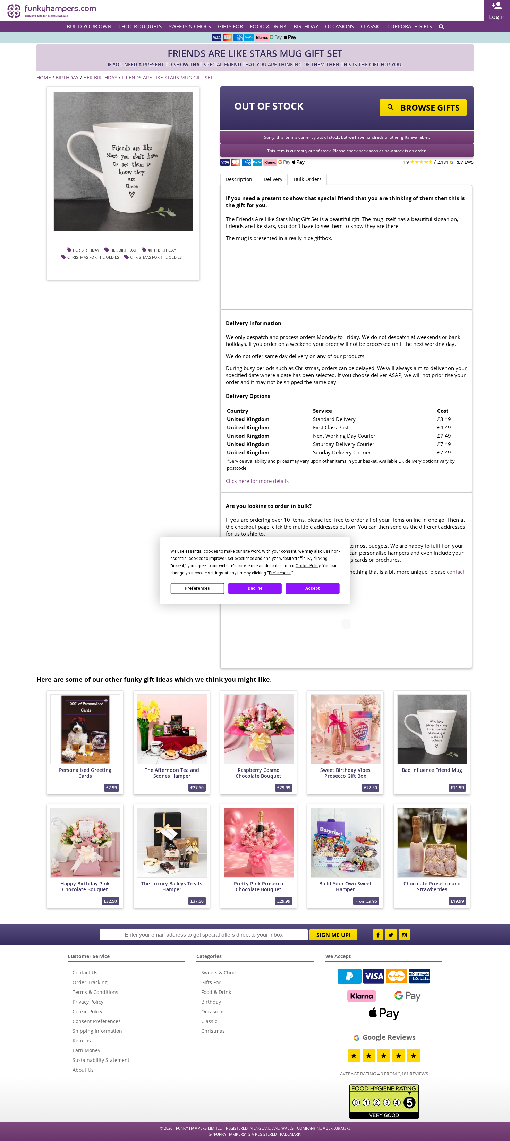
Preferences (197, 588)
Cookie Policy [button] (308, 565)
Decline (255, 588)
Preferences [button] (280, 572)
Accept (312, 588)
